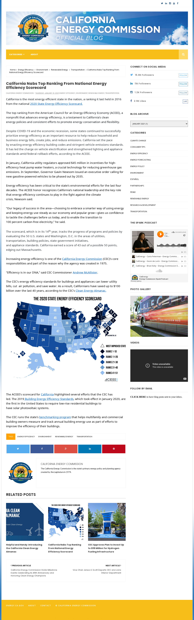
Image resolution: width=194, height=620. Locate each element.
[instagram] (170, 3)
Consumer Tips (137, 147)
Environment (42, 69)
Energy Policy (137, 166)
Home (12, 69)
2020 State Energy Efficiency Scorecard (56, 104)
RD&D (133, 192)
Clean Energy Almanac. (91, 290)
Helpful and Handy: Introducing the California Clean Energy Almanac (24, 548)
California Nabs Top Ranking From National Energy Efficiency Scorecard (64, 548)
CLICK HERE (138, 397)
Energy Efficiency (25, 69)
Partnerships (137, 185)
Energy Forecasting (140, 159)
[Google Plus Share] (65, 449)
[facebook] (177, 3)
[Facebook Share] (42, 449)
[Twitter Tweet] (18, 449)
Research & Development (143, 205)
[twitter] (162, 3)
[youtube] (174, 3)
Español (134, 179)
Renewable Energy (59, 69)
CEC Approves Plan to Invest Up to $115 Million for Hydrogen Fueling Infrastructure (106, 548)
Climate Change (138, 140)
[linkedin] (166, 3)
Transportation (78, 69)
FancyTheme (132, 618)
